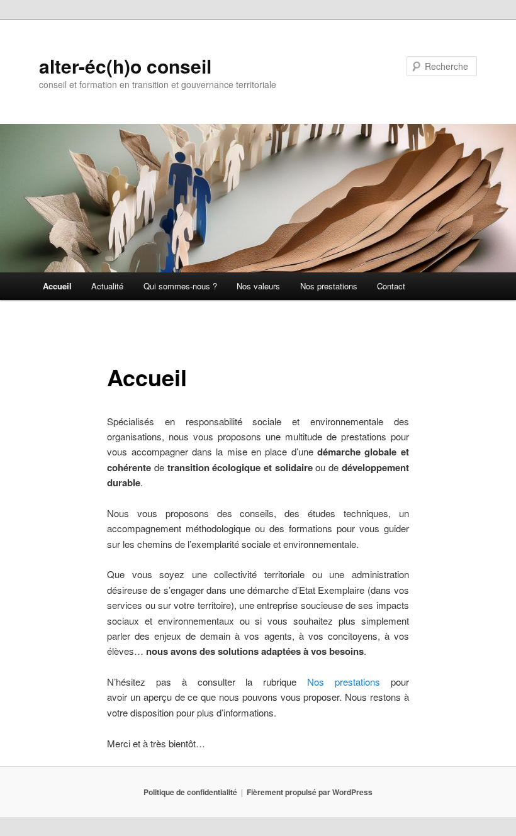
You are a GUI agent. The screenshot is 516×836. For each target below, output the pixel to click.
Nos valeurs (258, 286)
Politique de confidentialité (190, 792)
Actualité (107, 286)
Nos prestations (328, 286)
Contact (391, 286)
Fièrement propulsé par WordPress (310, 792)
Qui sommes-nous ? (180, 286)
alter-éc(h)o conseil (125, 65)
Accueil (57, 286)
